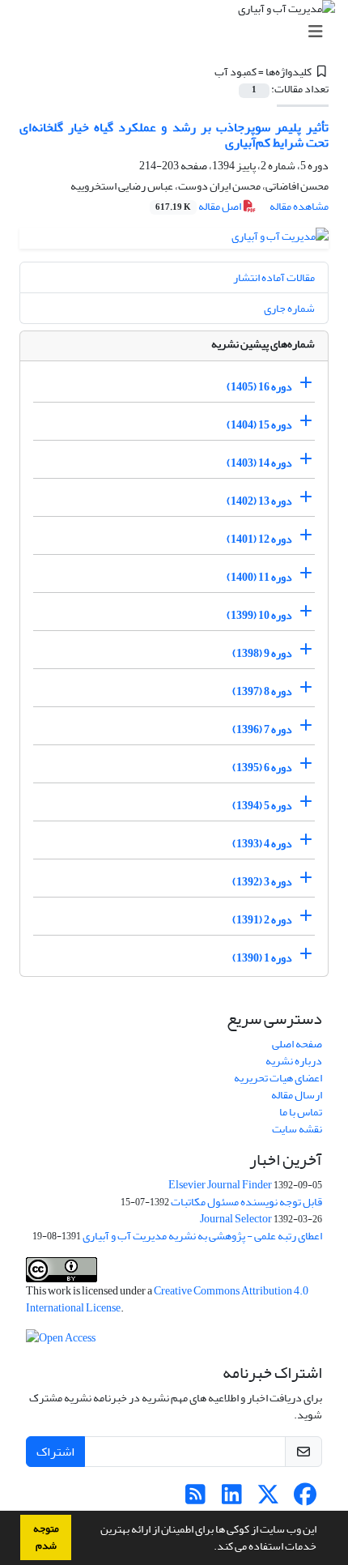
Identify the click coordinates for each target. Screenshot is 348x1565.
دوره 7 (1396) (262, 729)
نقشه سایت (297, 1129)
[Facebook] (304, 1499)
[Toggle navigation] (179, 32)
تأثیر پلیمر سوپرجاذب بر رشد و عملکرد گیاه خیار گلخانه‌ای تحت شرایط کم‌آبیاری (174, 135)
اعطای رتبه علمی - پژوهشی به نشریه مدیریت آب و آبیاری (202, 1236)
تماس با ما (300, 1112)
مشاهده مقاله (299, 206)
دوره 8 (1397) (262, 691)
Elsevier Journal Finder (220, 1185)
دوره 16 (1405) (259, 387)
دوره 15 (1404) (259, 425)
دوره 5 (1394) (262, 806)
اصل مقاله (199, 206)
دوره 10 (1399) (259, 615)
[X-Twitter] (268, 1499)
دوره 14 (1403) (259, 463)
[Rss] (195, 1499)
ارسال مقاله (296, 1095)
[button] (209, 1548)
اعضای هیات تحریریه (278, 1078)
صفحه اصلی (297, 1044)
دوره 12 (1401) (259, 539)
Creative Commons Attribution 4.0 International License (167, 1299)
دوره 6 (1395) (262, 767)
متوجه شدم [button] (46, 1537)
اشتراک (55, 1451)
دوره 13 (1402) (259, 501)
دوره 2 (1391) (262, 920)
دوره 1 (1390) (262, 958)
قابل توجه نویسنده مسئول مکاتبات (246, 1202)
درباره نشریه (293, 1061)
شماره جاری (289, 308)
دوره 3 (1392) (262, 882)
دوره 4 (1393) (262, 844)
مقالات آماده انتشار (274, 277)
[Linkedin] (231, 1499)
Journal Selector (236, 1219)
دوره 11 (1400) (259, 577)
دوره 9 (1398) (262, 653)
